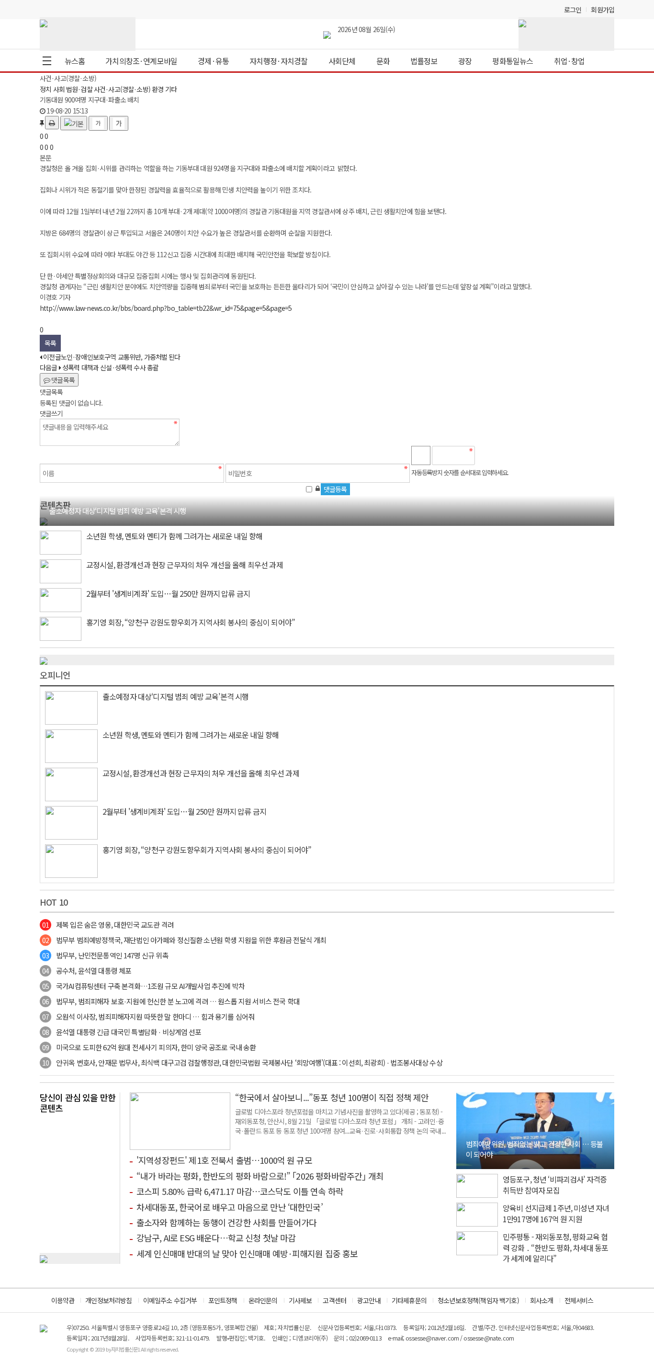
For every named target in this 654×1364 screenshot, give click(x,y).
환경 (157, 89)
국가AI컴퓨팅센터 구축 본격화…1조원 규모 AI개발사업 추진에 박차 (143, 986)
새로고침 (507, 455)
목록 (50, 343)
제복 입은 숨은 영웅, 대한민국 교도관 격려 (108, 925)
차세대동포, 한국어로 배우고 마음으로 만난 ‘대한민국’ (229, 1207)
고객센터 (334, 1300)
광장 (465, 61)
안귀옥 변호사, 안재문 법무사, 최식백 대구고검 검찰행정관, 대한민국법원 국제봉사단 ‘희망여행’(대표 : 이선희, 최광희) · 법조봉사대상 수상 (242, 1062)
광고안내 (369, 1300)
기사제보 (300, 1300)
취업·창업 (569, 61)
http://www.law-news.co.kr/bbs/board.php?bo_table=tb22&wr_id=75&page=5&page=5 (166, 308)
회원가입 (602, 9)
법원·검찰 (79, 89)
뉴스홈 (75, 61)
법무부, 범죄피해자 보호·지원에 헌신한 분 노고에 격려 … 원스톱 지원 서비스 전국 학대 (171, 1001)
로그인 (572, 9)
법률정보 (424, 61)
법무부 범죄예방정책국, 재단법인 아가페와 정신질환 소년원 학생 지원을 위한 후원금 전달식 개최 (184, 940)
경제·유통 (213, 61)
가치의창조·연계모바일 (141, 61)
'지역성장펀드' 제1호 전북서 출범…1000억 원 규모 (224, 1160)
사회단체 (342, 61)
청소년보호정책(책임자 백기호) (478, 1300)
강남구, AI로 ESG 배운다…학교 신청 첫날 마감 (215, 1237)
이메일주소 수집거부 (170, 1300)
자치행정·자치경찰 (278, 61)
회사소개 (541, 1300)
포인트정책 (222, 1300)
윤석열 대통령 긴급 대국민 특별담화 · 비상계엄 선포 (122, 1032)
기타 (171, 89)
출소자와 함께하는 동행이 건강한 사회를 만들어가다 (226, 1222)
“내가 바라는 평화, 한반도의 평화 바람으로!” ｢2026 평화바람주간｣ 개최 (259, 1176)
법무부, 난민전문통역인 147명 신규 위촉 (105, 955)
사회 (59, 89)
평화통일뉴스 (512, 61)
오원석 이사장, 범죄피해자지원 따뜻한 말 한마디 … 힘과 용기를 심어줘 (148, 1017)
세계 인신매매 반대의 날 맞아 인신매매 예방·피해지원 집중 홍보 (247, 1253)
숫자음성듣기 (486, 455)
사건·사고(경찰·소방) (122, 89)
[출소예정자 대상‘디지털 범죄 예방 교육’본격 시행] (43, 520)
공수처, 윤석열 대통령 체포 (86, 971)
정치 (45, 89)
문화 (383, 61)
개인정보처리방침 (108, 1300)
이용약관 (63, 1300)
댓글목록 (62, 380)
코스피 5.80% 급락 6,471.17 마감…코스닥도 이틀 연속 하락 (239, 1191)
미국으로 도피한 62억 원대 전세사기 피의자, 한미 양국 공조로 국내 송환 (149, 1047)
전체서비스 (579, 1300)
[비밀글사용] (317, 488)
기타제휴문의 (409, 1300)
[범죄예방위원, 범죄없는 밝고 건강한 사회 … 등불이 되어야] (535, 1130)
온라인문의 (263, 1300)
